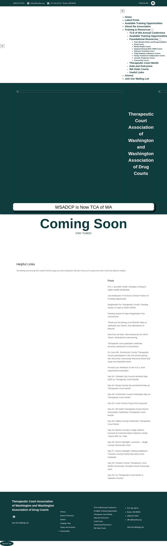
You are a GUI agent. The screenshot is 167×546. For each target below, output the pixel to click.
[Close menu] (122, 11)
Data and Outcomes (101, 518)
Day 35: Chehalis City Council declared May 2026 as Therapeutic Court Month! (128, 378)
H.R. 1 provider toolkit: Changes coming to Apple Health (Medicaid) (127, 288)
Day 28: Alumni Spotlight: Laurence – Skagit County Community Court (128, 443)
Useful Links (98, 521)
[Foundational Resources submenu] (159, 39)
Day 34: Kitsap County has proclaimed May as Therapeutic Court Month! (129, 387)
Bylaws (63, 519)
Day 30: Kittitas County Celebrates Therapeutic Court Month (129, 422)
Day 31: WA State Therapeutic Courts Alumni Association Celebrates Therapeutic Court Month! (128, 412)
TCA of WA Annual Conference (105, 507)
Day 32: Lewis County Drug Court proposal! (127, 403)
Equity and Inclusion (67, 527)
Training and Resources (102, 525)
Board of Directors (67, 516)
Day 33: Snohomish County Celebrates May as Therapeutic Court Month (129, 395)
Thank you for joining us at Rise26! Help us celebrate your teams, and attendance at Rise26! (127, 325)
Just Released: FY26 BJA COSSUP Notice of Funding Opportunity (128, 297)
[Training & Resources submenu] (151, 30)
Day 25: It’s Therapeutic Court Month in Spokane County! (125, 476)
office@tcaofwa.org (37, 3)
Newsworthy (65, 531)
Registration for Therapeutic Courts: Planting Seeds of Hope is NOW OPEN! (128, 306)
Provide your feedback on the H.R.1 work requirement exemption (126, 369)
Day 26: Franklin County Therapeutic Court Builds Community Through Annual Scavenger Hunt (129, 466)
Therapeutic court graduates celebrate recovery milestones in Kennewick (125, 345)
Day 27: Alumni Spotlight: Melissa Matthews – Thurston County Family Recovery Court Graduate (128, 454)
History (63, 512)
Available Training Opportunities (105, 511)
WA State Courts (100, 528)
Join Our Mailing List (20, 523)
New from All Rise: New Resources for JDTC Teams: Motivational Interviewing (128, 336)
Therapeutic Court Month (103, 514)
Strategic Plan (65, 523)
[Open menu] (2, 46)
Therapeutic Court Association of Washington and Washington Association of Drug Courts (33, 505)
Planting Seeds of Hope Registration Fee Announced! (126, 315)
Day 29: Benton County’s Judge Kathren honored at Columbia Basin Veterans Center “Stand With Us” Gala (128, 433)
